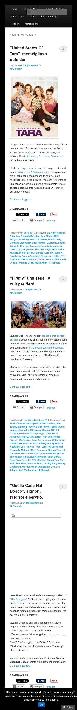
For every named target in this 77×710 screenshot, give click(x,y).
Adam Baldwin (47, 423)
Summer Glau (34, 463)
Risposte (54, 262)
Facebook (15, 436)
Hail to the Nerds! (31, 8)
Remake (38, 252)
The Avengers (18, 599)
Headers (15, 23)
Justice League (41, 443)
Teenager (46, 256)
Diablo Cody (54, 239)
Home (14, 8)
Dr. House (44, 156)
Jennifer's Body (43, 246)
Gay (32, 246)
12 (63, 486)
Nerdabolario (31, 23)
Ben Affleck (47, 236)
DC (53, 430)
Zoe (53, 466)
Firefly (20, 172)
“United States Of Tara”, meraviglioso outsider (28, 53)
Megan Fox (28, 249)
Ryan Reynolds (38, 456)
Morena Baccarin (57, 450)
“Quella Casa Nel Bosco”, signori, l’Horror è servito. (26, 491)
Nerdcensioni (17, 16)
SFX (34, 460)
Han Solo (47, 436)
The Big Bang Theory (54, 463)
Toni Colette (44, 259)
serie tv (59, 252)
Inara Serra (38, 440)
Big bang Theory (26, 426)
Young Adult (40, 262)
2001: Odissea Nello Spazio (24, 423)
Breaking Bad (26, 239)
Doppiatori (52, 433)
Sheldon (41, 460)
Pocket (51, 220)
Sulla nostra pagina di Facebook (46, 347)
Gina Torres (35, 436)
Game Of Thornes (19, 246)
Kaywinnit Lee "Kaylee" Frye (25, 446)
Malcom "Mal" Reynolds (34, 450)
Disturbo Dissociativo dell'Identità (28, 242)
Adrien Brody (58, 232)
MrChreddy (16, 68)
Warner (26, 466)
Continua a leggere (21, 199)
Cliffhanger (35, 430)
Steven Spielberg (31, 256)
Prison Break (26, 252)
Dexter (54, 156)
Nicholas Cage (43, 249)
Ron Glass (23, 456)
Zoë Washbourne (28, 470)
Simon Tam (53, 460)
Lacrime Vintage (49, 16)
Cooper (46, 430)
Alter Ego (15, 236)
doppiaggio (39, 433)
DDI (37, 239)
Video (33, 16)
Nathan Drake (17, 453)
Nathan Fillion (33, 453)
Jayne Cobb (51, 440)
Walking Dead (26, 262)
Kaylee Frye (56, 443)
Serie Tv (28, 232)
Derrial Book (26, 433)
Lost (19, 249)
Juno (55, 246)
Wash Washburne (40, 466)
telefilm (56, 256)
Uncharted (15, 466)
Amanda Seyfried (30, 236)
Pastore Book (48, 453)
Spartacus (31, 156)
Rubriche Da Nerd (54, 8)
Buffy (54, 426)
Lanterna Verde (50, 446)
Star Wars (21, 463)
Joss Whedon (24, 443)
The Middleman (34, 172)
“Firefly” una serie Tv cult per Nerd (30, 281)
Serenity (48, 252)
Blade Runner (43, 426)
